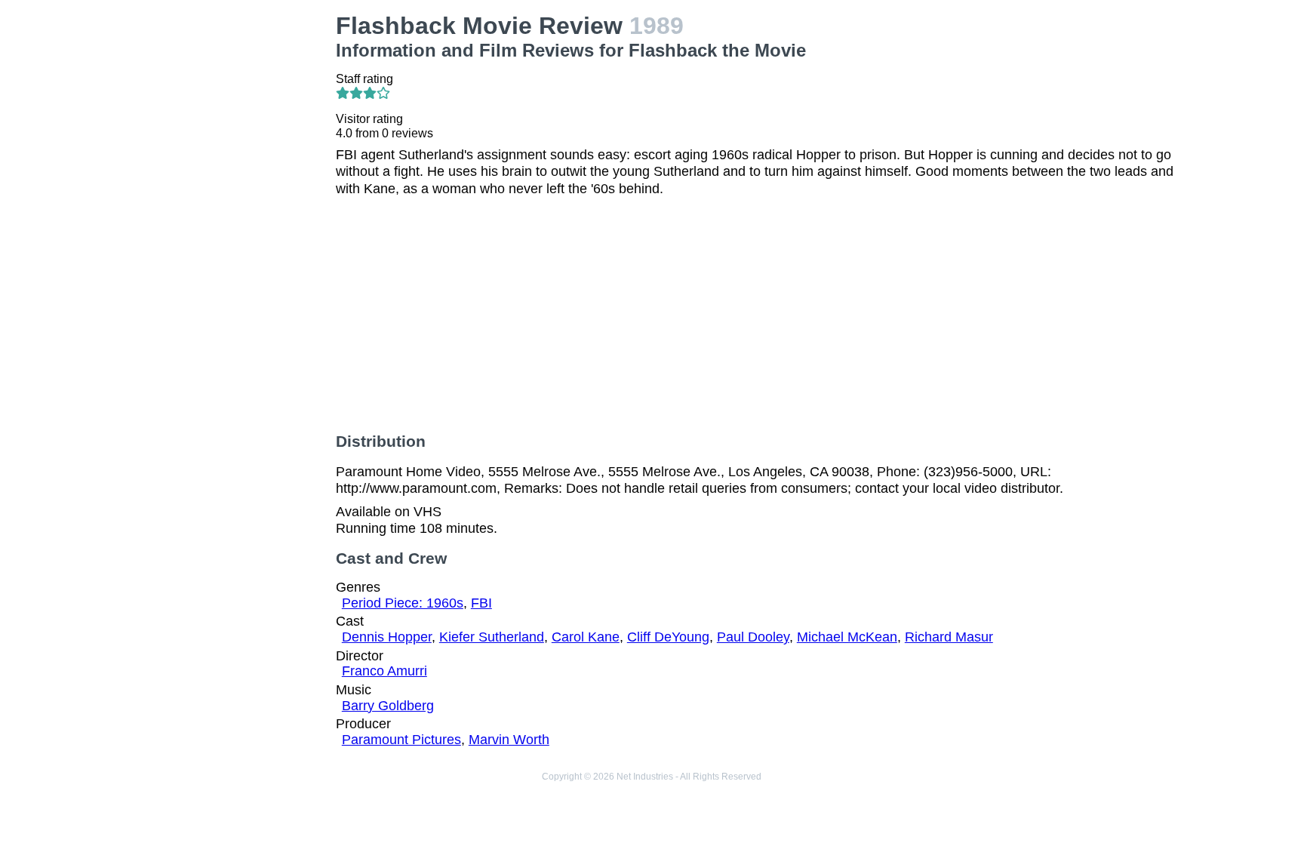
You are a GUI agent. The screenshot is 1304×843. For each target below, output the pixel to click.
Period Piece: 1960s (402, 603)
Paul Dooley (753, 637)
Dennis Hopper (387, 637)
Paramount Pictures (401, 739)
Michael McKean (847, 637)
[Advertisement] (225, 238)
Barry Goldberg (388, 705)
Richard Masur (949, 637)
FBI (481, 603)
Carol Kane (586, 637)
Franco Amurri (384, 670)
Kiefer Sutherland (491, 637)
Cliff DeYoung (668, 637)
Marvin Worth (509, 739)
